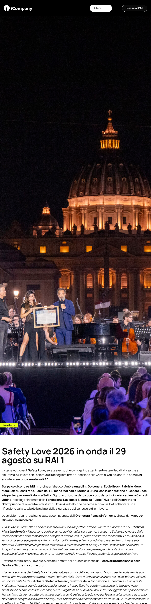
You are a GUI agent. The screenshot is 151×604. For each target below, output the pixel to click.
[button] (9, 425)
